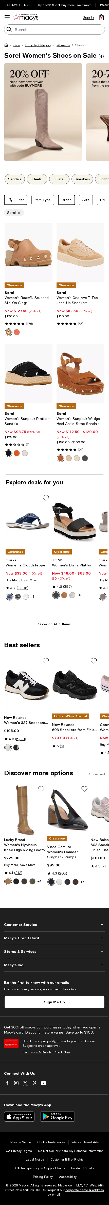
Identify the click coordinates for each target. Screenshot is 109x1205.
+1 (32, 596)
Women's (63, 45)
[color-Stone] (103, 597)
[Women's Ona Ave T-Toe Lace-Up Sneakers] (80, 252)
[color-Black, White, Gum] (8, 747)
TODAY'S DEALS (17, 5)
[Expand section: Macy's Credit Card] (54, 938)
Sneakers (82, 179)
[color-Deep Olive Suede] (32, 881)
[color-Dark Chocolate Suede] (24, 881)
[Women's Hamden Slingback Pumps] (67, 810)
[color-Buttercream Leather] (8, 881)
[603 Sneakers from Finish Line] (75, 685)
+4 (39, 881)
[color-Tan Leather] (64, 595)
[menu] (7, 17)
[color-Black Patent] (51, 882)
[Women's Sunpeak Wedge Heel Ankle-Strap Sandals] (80, 373)
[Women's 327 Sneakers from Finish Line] (27, 685)
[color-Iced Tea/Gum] (61, 458)
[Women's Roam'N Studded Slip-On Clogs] (28, 252)
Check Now (61, 1052)
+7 (82, 882)
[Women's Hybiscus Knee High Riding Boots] (24, 810)
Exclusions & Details (37, 1052)
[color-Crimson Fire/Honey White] (17, 453)
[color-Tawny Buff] (9, 332)
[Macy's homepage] (7, 46)
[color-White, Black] (16, 747)
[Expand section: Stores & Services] (54, 951)
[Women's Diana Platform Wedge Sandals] (74, 521)
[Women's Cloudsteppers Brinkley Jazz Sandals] (28, 521)
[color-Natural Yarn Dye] (72, 595)
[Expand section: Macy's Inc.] (54, 965)
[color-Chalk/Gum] (25, 453)
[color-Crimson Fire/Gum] (17, 332)
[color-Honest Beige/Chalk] (69, 458)
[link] (28, 313)
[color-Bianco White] (59, 882)
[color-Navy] (10, 597)
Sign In (88, 17)
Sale (16, 45)
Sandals (14, 179)
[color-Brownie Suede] (75, 882)
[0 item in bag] (101, 17)
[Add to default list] (46, 498)
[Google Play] (58, 1117)
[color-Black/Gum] (9, 453)
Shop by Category (38, 45)
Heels (37, 179)
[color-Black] (18, 597)
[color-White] (26, 597)
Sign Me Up (54, 1002)
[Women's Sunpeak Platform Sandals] (28, 373)
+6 (79, 595)
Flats (59, 179)
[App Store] (19, 1117)
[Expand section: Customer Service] (54, 924)
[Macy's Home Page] (25, 17)
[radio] (9, 332)
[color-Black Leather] (56, 595)
